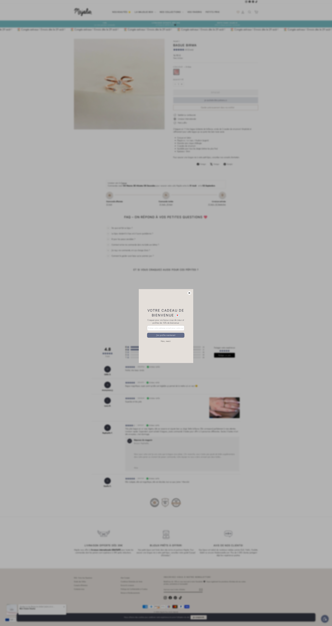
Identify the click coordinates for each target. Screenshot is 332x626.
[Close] (189, 280)
